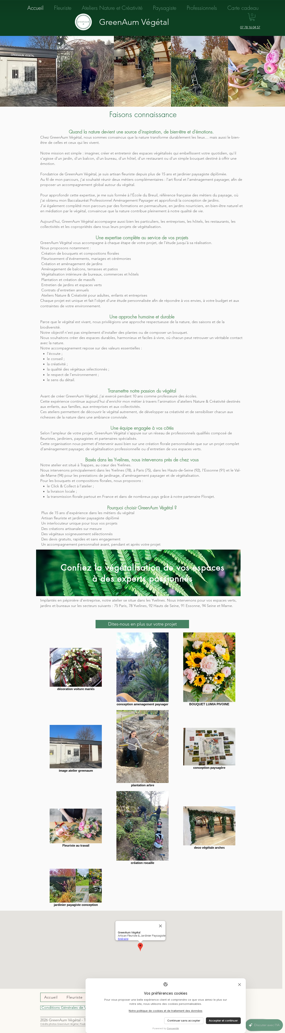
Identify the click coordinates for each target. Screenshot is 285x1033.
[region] (138, 573)
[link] (252, 17)
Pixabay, (84, 1023)
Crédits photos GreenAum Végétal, (60, 1023)
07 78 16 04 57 (250, 27)
